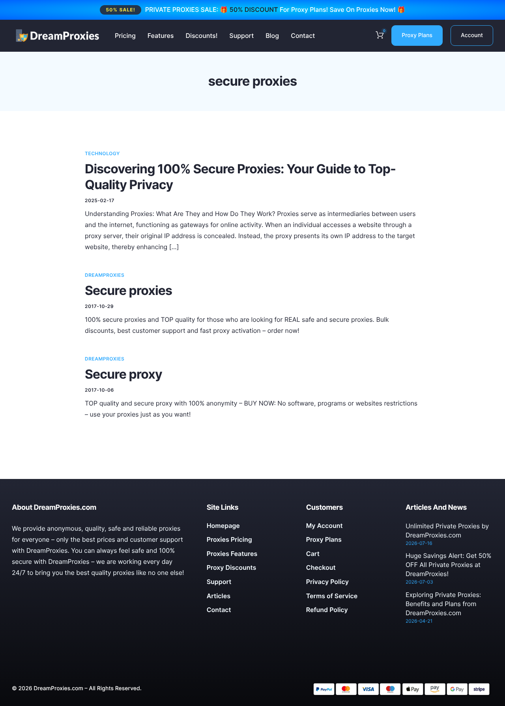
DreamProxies (104, 275)
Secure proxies (128, 290)
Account (472, 35)
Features (161, 35)
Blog (272, 35)
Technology (102, 153)
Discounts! (201, 35)
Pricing (125, 35)
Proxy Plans (417, 35)
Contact (303, 35)
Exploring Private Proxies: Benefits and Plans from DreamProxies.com (443, 604)
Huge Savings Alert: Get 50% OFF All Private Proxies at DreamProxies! (449, 565)
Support (241, 35)
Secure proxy (123, 374)
